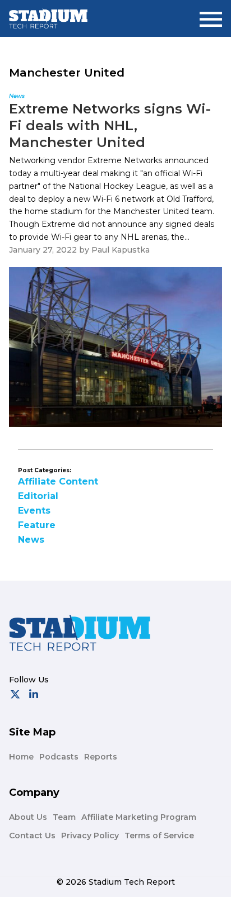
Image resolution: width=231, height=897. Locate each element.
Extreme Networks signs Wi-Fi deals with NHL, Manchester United (110, 125)
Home (21, 757)
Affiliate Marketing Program (138, 817)
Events (34, 510)
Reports (100, 757)
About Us (28, 817)
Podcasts (58, 757)
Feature (37, 525)
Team (64, 817)
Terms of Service (159, 835)
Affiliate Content (58, 481)
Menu (211, 15)
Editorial (38, 496)
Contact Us (32, 835)
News (31, 539)
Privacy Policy (90, 835)
